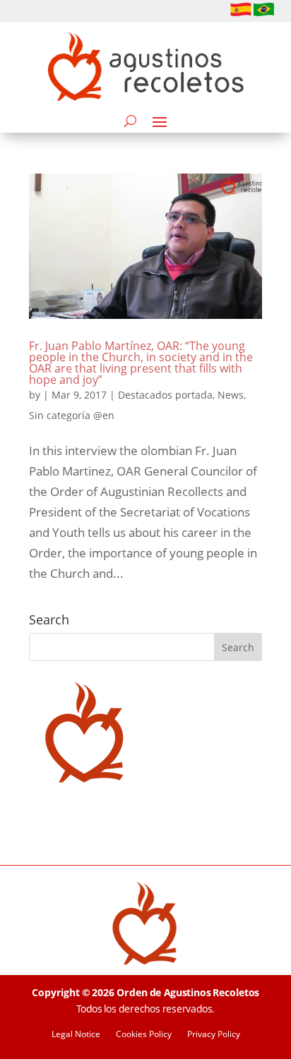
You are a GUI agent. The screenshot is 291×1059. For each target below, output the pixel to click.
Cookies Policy (144, 1034)
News (231, 394)
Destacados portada (165, 394)
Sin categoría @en (71, 415)
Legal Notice (76, 1034)
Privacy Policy (213, 1034)
